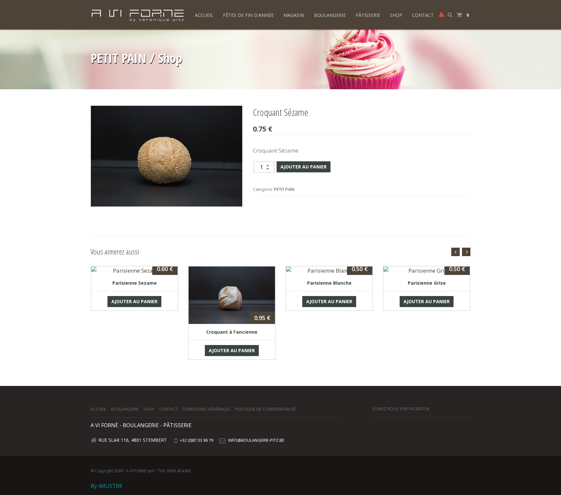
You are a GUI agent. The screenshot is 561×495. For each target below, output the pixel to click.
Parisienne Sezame (134, 283)
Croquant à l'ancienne (231, 332)
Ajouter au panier (303, 167)
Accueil (204, 15)
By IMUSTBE (107, 485)
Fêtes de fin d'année (248, 15)
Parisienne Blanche (329, 283)
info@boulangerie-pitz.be (256, 440)
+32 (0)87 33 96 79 (196, 440)
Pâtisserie (367, 15)
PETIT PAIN (284, 189)
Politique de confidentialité (265, 409)
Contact (423, 15)
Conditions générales (206, 409)
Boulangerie (330, 15)
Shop (396, 15)
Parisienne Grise (427, 283)
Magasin (293, 15)
